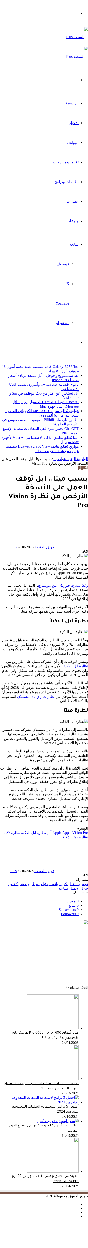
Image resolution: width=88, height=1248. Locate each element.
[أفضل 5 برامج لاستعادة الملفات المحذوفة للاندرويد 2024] (39, 1102)
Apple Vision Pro (75, 833)
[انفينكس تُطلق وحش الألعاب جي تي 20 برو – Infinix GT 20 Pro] (53, 1171)
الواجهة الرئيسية (75, 459)
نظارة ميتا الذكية (75, 837)
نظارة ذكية (12, 833)
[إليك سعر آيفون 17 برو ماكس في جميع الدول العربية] (58, 1121)
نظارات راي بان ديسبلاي (36, 696)
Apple (56, 833)
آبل (49, 833)
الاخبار (74, 123)
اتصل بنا (72, 201)
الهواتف (73, 142)
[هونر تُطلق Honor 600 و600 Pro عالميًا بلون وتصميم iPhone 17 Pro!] (53, 1028)
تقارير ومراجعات (66, 162)
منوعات (72, 221)
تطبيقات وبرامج (66, 182)
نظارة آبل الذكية (75, 666)
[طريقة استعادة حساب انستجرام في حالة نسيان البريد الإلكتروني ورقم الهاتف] (53, 1079)
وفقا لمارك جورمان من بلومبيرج (63, 585)
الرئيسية (72, 103)
